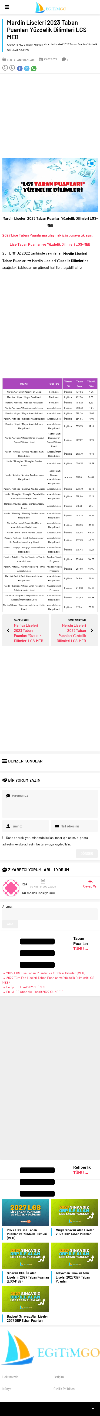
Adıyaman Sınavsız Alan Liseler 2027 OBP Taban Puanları (73, 1277)
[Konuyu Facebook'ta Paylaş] (20, 68)
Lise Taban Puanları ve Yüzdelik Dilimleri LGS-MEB (50, 244)
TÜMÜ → (81, 948)
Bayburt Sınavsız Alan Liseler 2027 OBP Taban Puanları (27, 1319)
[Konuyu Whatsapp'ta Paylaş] (34, 68)
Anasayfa (12, 44)
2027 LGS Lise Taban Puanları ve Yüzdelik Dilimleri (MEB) (27, 1234)
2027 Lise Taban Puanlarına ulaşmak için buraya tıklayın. (47, 235)
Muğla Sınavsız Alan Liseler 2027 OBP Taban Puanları (75, 1232)
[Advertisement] (50, 116)
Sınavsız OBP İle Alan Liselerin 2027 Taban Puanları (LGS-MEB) (28, 1277)
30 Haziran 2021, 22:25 (43, 886)
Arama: (7, 906)
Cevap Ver (90, 886)
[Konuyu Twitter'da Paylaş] (27, 68)
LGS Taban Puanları (31, 44)
